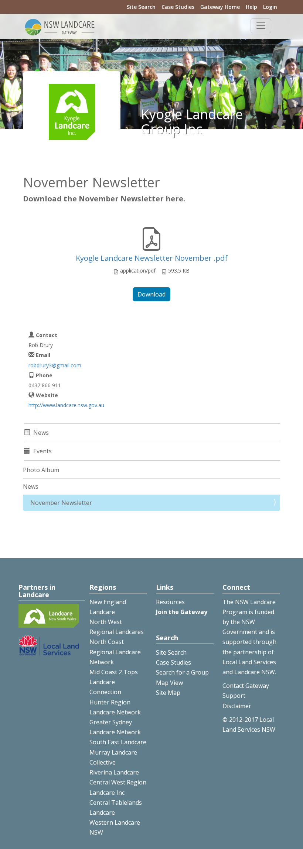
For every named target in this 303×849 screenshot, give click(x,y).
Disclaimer (236, 706)
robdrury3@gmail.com (54, 365)
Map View (169, 683)
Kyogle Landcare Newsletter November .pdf (152, 258)
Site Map (168, 693)
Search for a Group (182, 672)
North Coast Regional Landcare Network (115, 652)
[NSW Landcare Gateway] (60, 26)
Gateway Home (220, 6)
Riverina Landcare (114, 772)
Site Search (141, 6)
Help (251, 6)
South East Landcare (117, 742)
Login (270, 6)
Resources (170, 602)
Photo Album (41, 470)
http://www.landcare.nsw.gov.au (66, 405)
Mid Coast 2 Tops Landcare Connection (113, 682)
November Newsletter (61, 503)
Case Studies (177, 6)
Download (151, 294)
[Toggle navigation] (261, 25)
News (30, 486)
